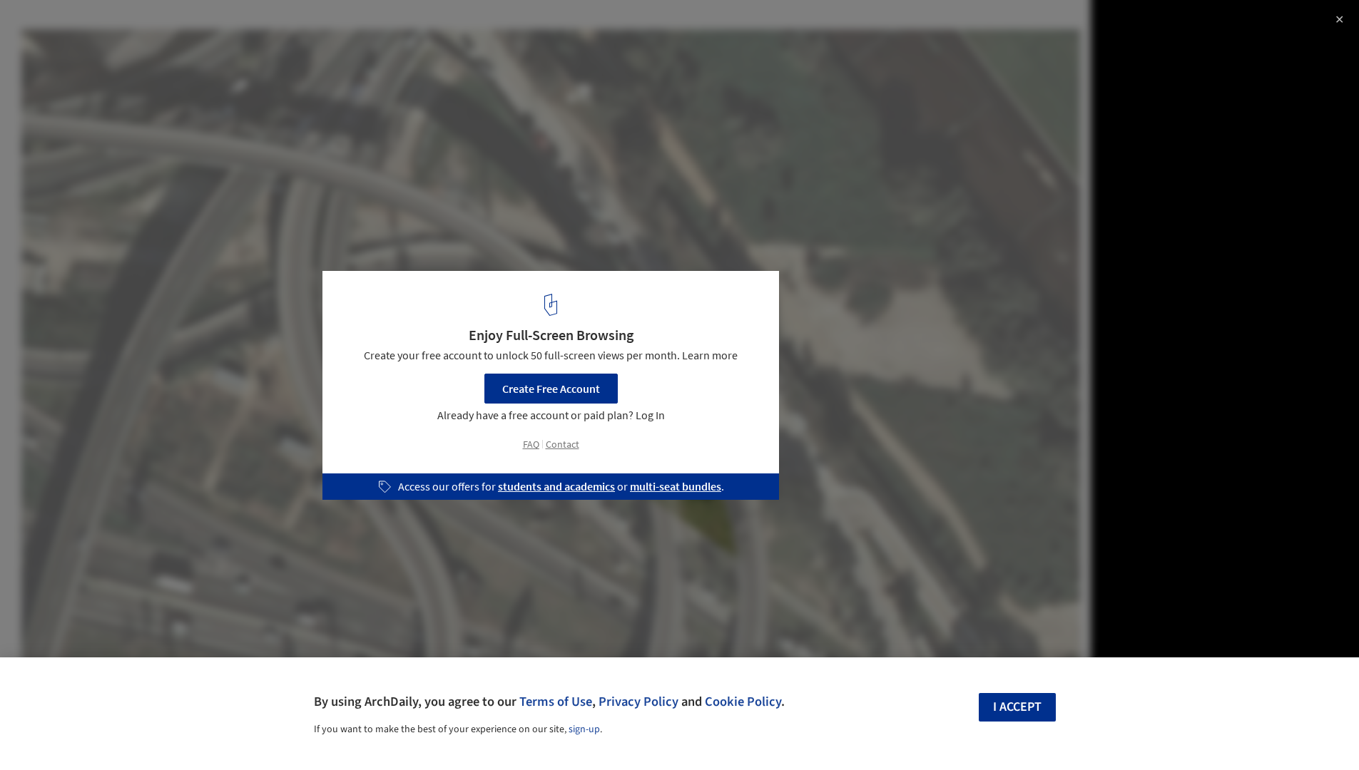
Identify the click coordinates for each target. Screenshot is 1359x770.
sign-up (584, 729)
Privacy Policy (638, 701)
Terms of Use (555, 701)
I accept (1017, 707)
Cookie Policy (743, 701)
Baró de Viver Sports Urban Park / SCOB (157, 26)
